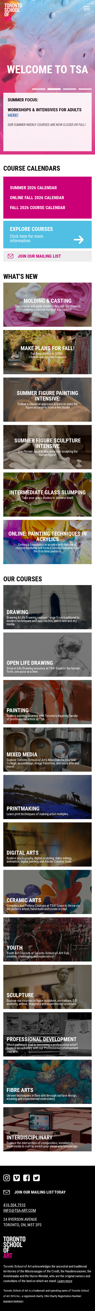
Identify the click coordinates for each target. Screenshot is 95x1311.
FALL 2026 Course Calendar (37, 207)
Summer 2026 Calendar (33, 187)
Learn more (64, 1281)
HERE (35, 131)
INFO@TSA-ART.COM (19, 1210)
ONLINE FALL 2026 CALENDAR (37, 197)
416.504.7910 (14, 1205)
